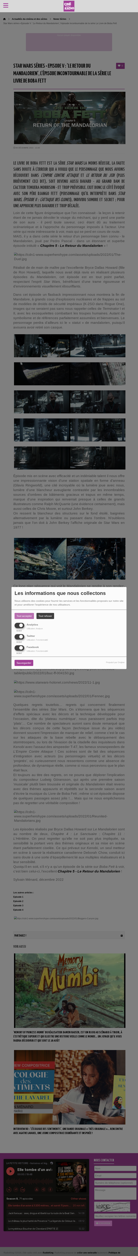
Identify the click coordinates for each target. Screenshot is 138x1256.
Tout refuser (45, 616)
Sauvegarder (24, 662)
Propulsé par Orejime (115, 662)
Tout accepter (24, 616)
